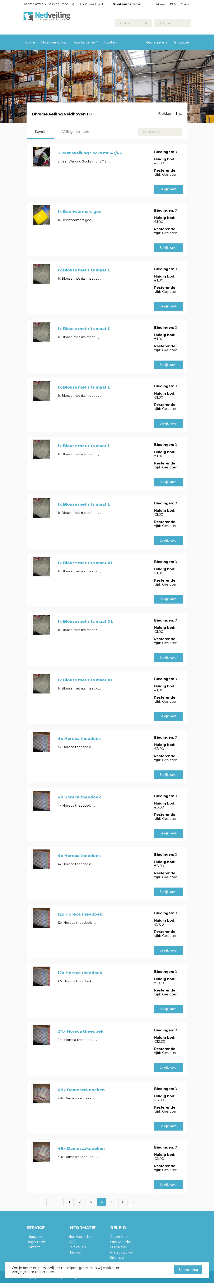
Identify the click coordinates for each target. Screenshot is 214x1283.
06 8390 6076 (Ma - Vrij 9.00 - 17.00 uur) (49, 4)
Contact (186, 4)
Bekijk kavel (168, 189)
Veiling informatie (75, 132)
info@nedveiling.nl (91, 4)
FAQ (173, 4)
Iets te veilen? (85, 42)
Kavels (40, 132)
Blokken (165, 114)
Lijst (179, 114)
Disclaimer (118, 1247)
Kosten (110, 42)
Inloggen (182, 42)
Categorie (165, 23)
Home (29, 42)
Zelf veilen (77, 1247)
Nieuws (160, 4)
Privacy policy (121, 1252)
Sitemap (117, 1258)
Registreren (156, 42)
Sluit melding (188, 1269)
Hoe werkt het (54, 42)
